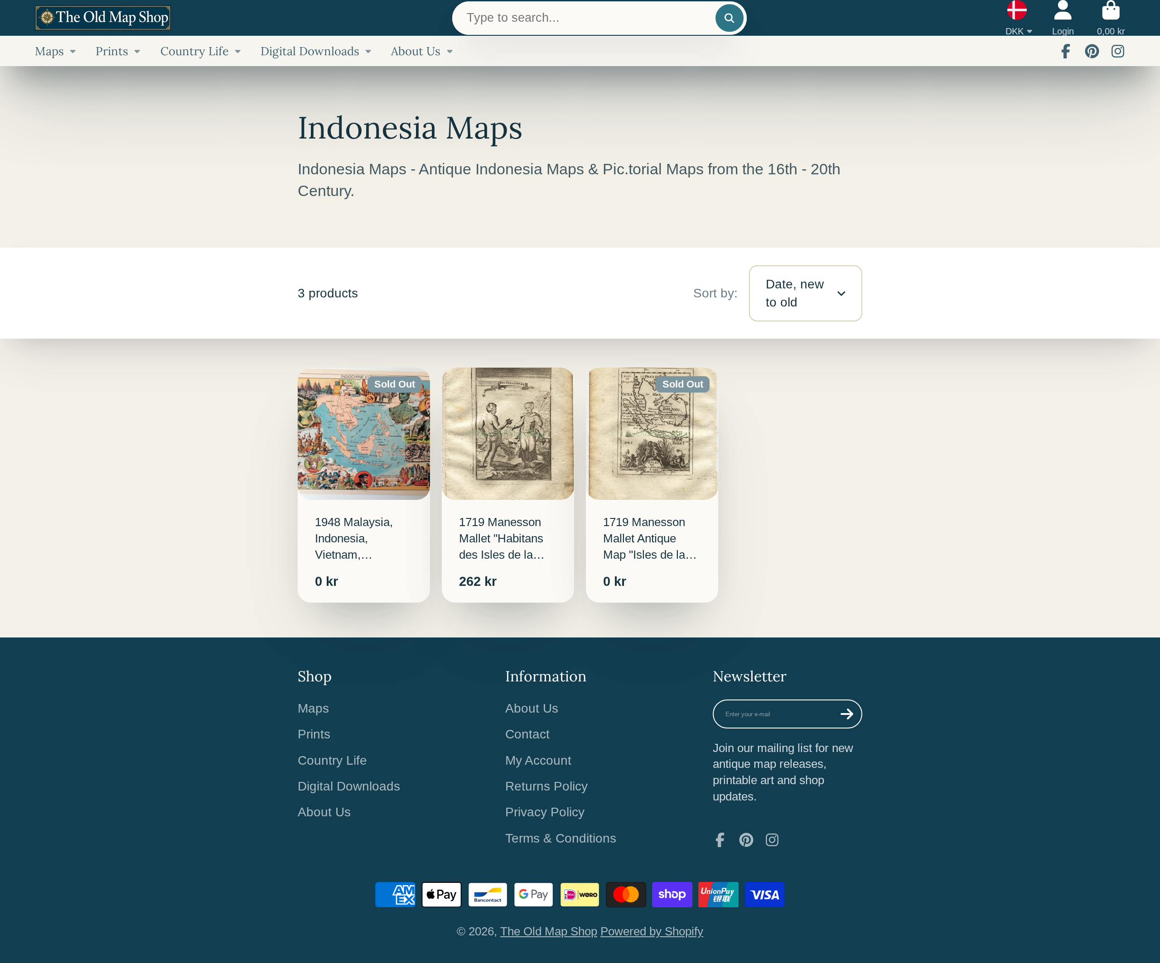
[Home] (103, 17)
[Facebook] (1065, 51)
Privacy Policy (545, 812)
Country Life (194, 50)
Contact (527, 734)
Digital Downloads (310, 50)
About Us (415, 50)
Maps (49, 50)
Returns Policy (546, 786)
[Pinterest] (1092, 51)
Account (1063, 18)
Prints (112, 50)
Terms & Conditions (560, 838)
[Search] (729, 18)
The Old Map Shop (548, 931)
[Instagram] (1118, 51)
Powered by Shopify (651, 931)
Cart (1111, 18)
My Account (538, 760)
